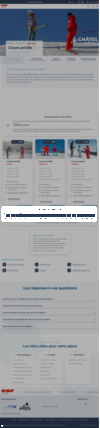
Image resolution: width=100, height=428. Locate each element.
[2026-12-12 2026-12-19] (8, 215)
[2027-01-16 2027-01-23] (33, 215)
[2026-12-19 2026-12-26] (13, 215)
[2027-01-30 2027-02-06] (43, 215)
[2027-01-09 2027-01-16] (28, 215)
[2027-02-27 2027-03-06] (63, 215)
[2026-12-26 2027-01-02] (18, 215)
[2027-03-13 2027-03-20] (74, 215)
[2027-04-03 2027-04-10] (89, 215)
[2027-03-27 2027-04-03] (84, 215)
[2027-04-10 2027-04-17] (94, 215)
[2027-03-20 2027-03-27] (79, 215)
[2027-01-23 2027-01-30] (38, 215)
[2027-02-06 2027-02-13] (48, 215)
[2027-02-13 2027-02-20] (53, 215)
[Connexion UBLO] (2, 426)
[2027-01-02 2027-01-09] (23, 215)
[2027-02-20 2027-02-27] (58, 215)
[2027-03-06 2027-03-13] (69, 215)
